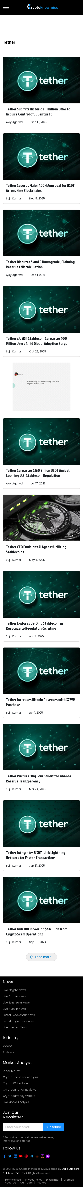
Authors (41, 1182)
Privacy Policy (33, 1179)
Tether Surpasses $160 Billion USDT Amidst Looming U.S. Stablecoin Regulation (38, 473)
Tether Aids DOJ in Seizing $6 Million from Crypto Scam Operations (36, 931)
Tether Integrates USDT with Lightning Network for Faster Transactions (35, 855)
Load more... (44, 957)
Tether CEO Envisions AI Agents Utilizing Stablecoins (36, 549)
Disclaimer (52, 1179)
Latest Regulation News (19, 1021)
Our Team (26, 1182)
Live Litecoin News (15, 1027)
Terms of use (13, 1179)
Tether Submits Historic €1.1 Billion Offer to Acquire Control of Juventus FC (38, 111)
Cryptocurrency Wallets (19, 1096)
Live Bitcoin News (14, 996)
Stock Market (11, 1071)
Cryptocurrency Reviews (19, 1090)
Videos (7, 1046)
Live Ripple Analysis (16, 1102)
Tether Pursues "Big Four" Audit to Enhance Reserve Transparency (38, 778)
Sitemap (69, 1179)
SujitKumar (13, 198)
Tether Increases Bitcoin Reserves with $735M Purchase (40, 702)
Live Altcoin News (14, 1009)
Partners (8, 1052)
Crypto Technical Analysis (20, 1077)
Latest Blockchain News (19, 1015)
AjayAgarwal (14, 122)
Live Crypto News (14, 990)
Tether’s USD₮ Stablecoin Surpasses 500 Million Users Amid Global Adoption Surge (37, 341)
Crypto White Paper (16, 1083)
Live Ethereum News (16, 1002)
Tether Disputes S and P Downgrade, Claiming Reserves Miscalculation (40, 264)
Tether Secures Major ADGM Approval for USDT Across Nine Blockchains (40, 188)
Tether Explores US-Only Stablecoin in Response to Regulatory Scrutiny (34, 625)
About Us (10, 1182)
